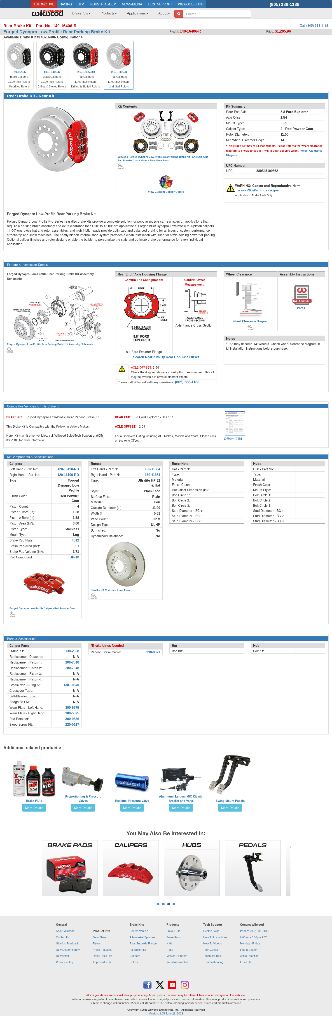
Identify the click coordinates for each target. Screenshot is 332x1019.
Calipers (135, 956)
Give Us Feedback (67, 943)
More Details (34, 808)
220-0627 (72, 724)
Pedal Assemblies (177, 962)
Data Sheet (100, 937)
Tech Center (210, 949)
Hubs (169, 949)
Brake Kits (80, 12)
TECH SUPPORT (160, 4)
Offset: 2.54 (233, 439)
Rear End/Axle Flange (143, 943)
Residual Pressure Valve (132, 800)
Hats (169, 943)
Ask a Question (249, 956)
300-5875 (72, 707)
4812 (75, 540)
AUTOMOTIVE (43, 4)
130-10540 (71, 685)
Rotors (134, 962)
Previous (34, 868)
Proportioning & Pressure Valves (83, 798)
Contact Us (63, 937)
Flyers (96, 943)
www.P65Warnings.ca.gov (258, 190)
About (163, 12)
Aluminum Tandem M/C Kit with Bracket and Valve (181, 798)
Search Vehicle (139, 931)
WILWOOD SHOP (190, 4)
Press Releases (102, 949)
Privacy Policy (64, 962)
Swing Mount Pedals (230, 800)
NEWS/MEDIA (132, 4)
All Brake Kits (138, 949)
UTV (80, 4)
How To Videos (212, 943)
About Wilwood (65, 931)
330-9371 (153, 652)
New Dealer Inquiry (68, 949)
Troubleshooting (213, 962)
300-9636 (72, 719)
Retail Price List (102, 956)
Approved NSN (102, 962)
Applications (136, 12)
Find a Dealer (248, 949)
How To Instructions (215, 937)
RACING (66, 4)
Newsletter (62, 956)
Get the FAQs (211, 931)
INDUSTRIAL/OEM (102, 4)
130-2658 (72, 651)
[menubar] (119, 14)
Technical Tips (212, 956)
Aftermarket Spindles (142, 937)
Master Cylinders (176, 956)
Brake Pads (173, 937)
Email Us (245, 962)
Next (297, 868)
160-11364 (152, 469)
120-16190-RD (68, 469)
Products (108, 12)
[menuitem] (79, 14)
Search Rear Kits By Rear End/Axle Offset (166, 357)
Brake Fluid (34, 800)
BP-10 (74, 557)
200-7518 (72, 662)
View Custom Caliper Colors (166, 191)
